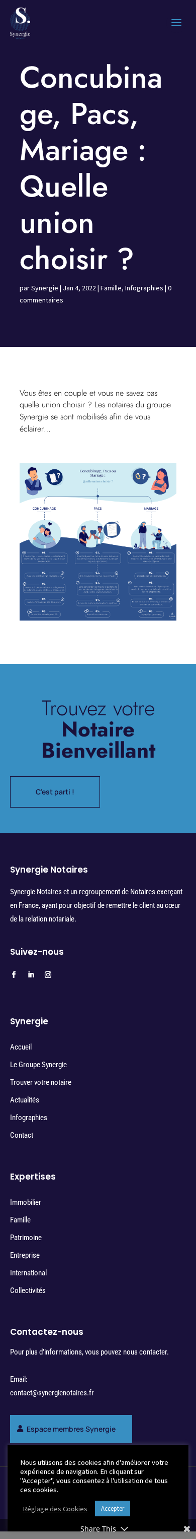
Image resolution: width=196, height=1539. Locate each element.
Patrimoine (26, 1237)
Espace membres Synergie (71, 1429)
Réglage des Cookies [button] (55, 1508)
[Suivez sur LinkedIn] (31, 974)
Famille (111, 287)
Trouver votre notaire (40, 1082)
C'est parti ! (55, 791)
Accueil (21, 1047)
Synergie (44, 287)
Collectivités (28, 1290)
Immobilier (25, 1202)
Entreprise (25, 1255)
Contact (21, 1135)
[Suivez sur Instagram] (48, 974)
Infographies (144, 287)
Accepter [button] (112, 1508)
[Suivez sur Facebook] (14, 974)
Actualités (24, 1099)
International (28, 1272)
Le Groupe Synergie (38, 1064)
